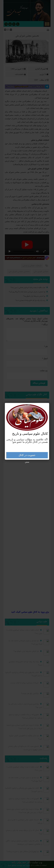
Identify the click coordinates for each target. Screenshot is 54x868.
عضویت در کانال (27, 455)
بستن (27, 462)
